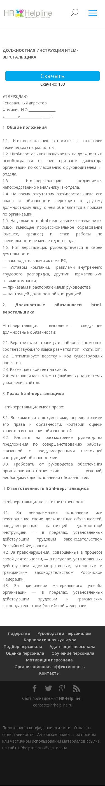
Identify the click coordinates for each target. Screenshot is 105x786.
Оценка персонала (24, 653)
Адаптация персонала (72, 646)
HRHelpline (70, 698)
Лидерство (19, 633)
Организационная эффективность (50, 666)
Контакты (49, 673)
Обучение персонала (73, 653)
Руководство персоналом (64, 633)
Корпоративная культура (49, 639)
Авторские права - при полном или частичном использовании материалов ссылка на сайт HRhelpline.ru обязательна (51, 741)
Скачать (53, 76)
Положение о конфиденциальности (36, 727)
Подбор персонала (23, 646)
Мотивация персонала (49, 660)
